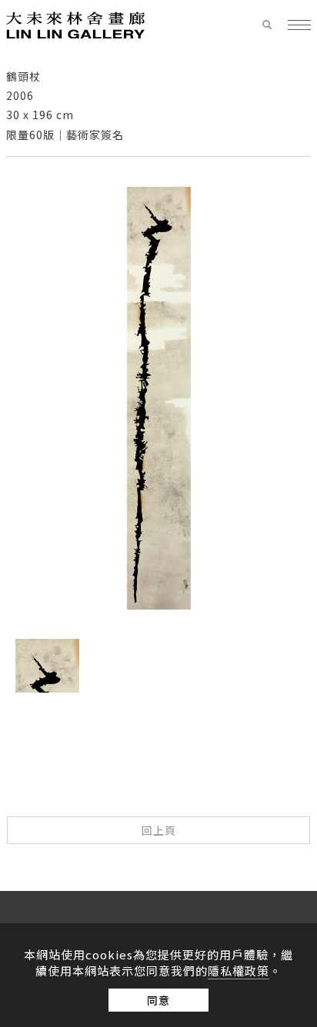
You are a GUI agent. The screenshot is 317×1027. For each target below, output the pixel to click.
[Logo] (75, 24)
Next (173, 711)
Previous (143, 711)
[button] (274, 25)
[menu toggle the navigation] (299, 26)
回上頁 (159, 830)
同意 (158, 1000)
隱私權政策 (238, 970)
